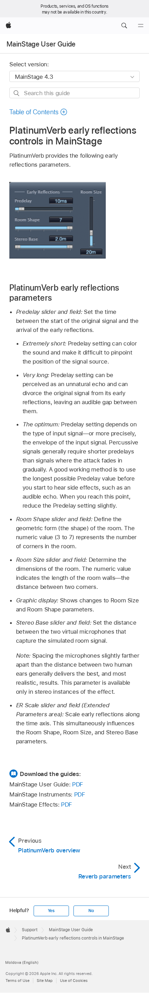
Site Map (45, 980)
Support (29, 929)
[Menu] (140, 25)
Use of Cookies (74, 980)
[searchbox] (74, 92)
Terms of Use (17, 980)
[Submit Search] (16, 93)
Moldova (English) (21, 962)
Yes (51, 910)
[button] (124, 25)
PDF (77, 784)
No (91, 910)
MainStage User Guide (41, 44)
